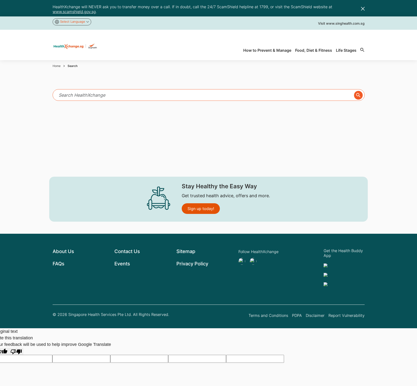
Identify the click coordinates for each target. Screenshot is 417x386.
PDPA (297, 315)
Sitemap (185, 251)
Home (57, 66)
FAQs (58, 264)
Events (122, 264)
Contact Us (127, 251)
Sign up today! (201, 208)
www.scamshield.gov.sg (74, 11)
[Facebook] (254, 261)
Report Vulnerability (346, 315)
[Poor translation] (16, 351)
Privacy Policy (192, 264)
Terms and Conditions (268, 315)
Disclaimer (315, 315)
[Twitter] (243, 261)
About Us (63, 251)
